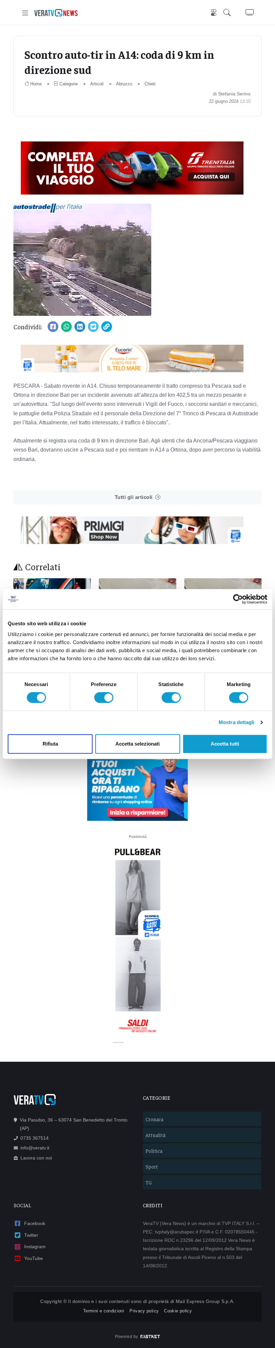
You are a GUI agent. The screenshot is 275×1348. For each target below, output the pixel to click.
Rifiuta (50, 744)
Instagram (35, 1246)
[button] (228, 13)
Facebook (34, 1223)
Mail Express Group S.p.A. (205, 1301)
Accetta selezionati (137, 744)
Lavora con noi (36, 1158)
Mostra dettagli (237, 722)
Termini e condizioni (103, 1310)
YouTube (33, 1258)
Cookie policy (178, 1310)
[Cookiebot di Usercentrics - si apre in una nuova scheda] (238, 599)
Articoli (97, 83)
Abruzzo (124, 83)
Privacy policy (144, 1310)
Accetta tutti (225, 744)
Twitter (31, 1235)
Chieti (150, 83)
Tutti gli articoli (134, 497)
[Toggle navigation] (25, 13)
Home (36, 83)
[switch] (103, 697)
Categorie (68, 83)
